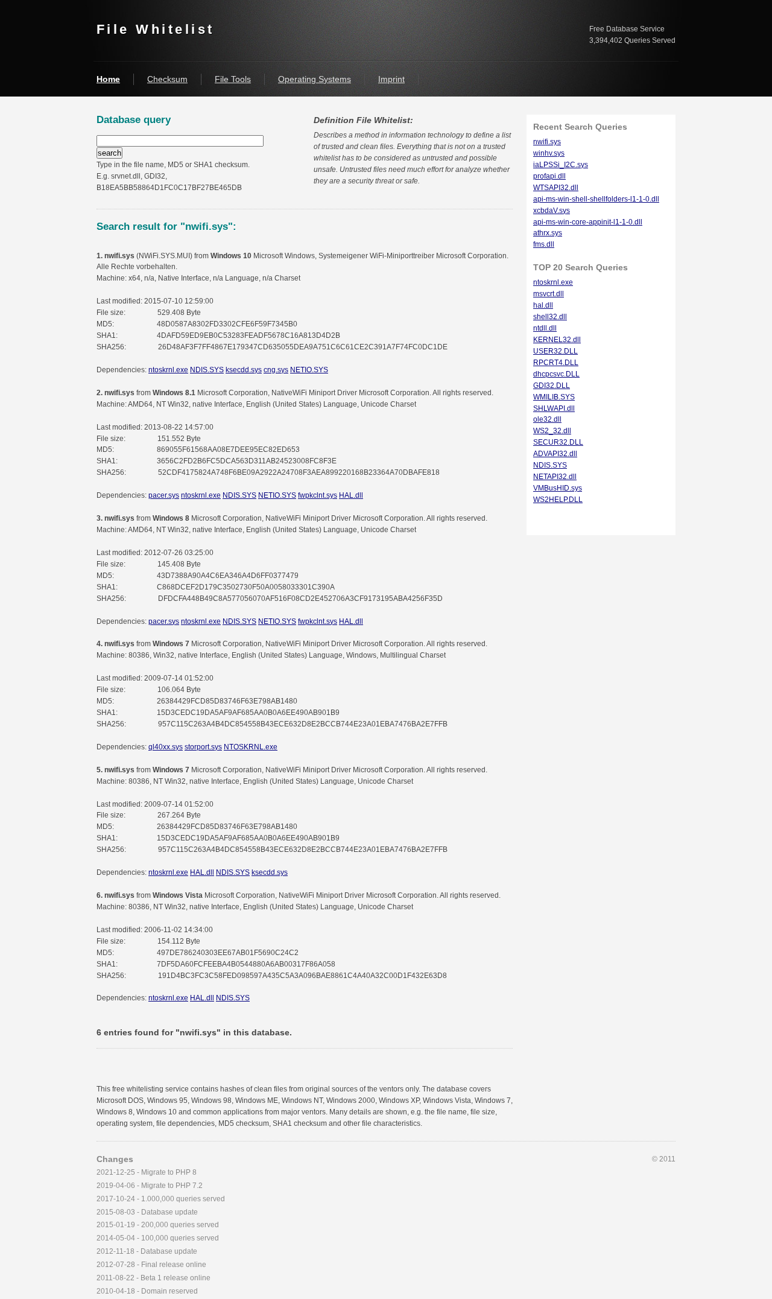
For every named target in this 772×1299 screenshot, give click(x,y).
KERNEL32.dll (557, 339)
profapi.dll (549, 176)
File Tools (233, 79)
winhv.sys (549, 153)
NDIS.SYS (207, 370)
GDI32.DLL (551, 385)
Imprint (391, 79)
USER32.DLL (555, 351)
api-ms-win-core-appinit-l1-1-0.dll (587, 222)
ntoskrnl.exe (168, 370)
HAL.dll (351, 495)
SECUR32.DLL (558, 442)
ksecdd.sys (244, 370)
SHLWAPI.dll (554, 408)
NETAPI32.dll (555, 476)
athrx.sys (547, 233)
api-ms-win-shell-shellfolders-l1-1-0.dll (596, 199)
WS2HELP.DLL (558, 499)
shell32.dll (550, 317)
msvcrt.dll (548, 294)
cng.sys (276, 370)
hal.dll (543, 305)
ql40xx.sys (165, 747)
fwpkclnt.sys (317, 495)
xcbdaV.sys (551, 210)
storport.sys (203, 747)
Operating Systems (314, 79)
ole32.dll (547, 419)
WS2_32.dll (552, 431)
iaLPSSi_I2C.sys (560, 164)
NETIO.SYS (309, 370)
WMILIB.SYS (554, 397)
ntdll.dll (545, 328)
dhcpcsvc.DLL (556, 374)
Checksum (167, 79)
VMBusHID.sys (557, 488)
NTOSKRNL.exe (250, 747)
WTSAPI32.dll (555, 187)
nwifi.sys (547, 142)
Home (108, 79)
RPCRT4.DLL (555, 362)
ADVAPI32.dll (555, 453)
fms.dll (543, 244)
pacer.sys (163, 495)
